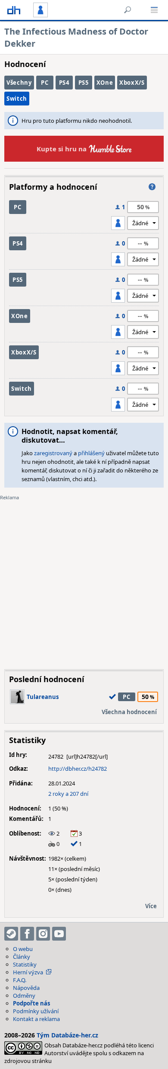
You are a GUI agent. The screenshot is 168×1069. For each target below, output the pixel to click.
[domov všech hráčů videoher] (14, 10)
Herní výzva (28, 972)
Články (21, 957)
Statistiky (25, 964)
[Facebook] (27, 934)
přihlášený (91, 453)
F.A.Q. (19, 980)
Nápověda (26, 988)
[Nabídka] (154, 10)
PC (44, 82)
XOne (104, 82)
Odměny (24, 995)
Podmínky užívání (36, 1011)
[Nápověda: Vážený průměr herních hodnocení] (152, 187)
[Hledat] (127, 10)
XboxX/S (132, 82)
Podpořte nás (31, 1003)
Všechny (19, 82)
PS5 (83, 82)
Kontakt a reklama (36, 1019)
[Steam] (11, 934)
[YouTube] (59, 934)
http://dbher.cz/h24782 (77, 768)
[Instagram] (43, 934)
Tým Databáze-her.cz (67, 1035)
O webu (23, 949)
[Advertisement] (84, 578)
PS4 (64, 82)
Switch (16, 98)
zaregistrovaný (53, 453)
